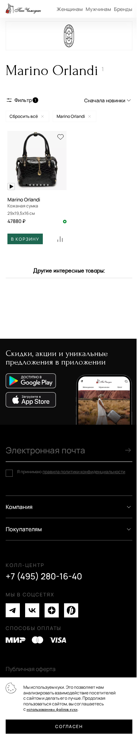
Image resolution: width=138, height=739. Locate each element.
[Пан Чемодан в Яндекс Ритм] (71, 610)
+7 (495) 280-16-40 (44, 576)
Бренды (123, 9)
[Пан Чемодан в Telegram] (13, 610)
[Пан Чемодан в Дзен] (52, 610)
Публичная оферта (31, 669)
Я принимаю (71, 472)
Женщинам (70, 9)
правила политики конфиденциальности (83, 472)
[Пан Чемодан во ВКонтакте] (32, 610)
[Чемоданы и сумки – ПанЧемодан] (23, 9)
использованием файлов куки (52, 709)
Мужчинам (98, 9)
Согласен (68, 726)
